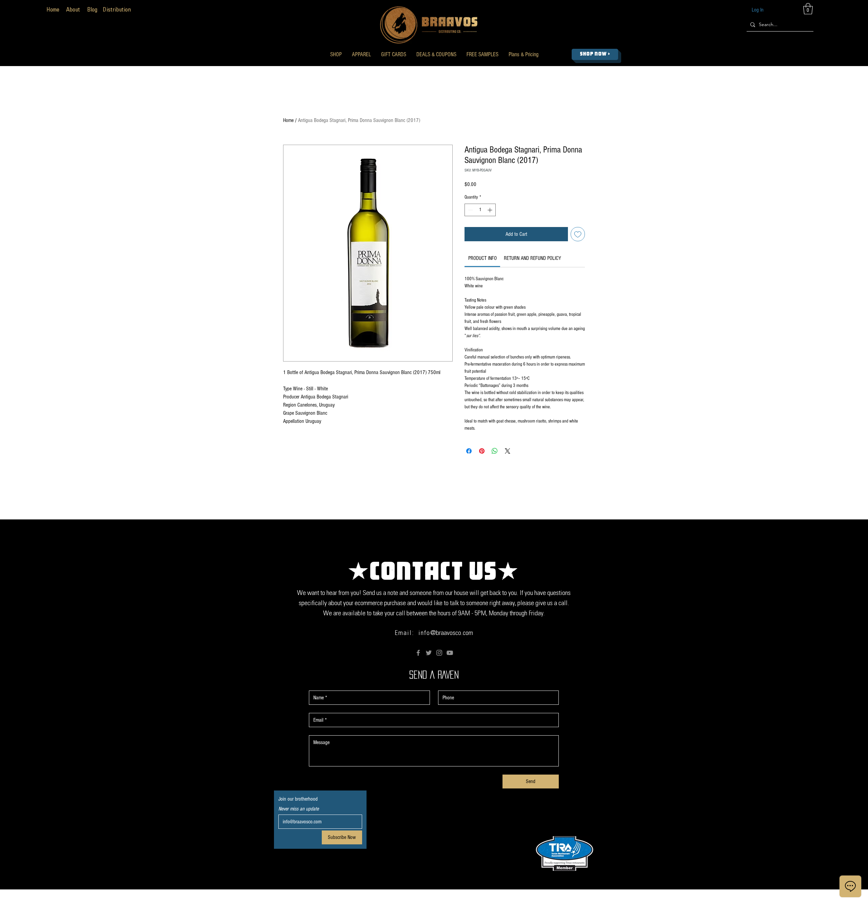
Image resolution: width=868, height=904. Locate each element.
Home (288, 120)
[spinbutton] (480, 210)
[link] (482, 258)
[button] (336, 54)
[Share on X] (508, 451)
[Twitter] (429, 653)
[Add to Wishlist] (578, 234)
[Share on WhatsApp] (495, 451)
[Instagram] (439, 653)
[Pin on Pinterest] (482, 451)
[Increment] (490, 210)
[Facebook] (418, 653)
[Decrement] (470, 210)
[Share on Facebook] (469, 451)
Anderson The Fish (505, 899)
